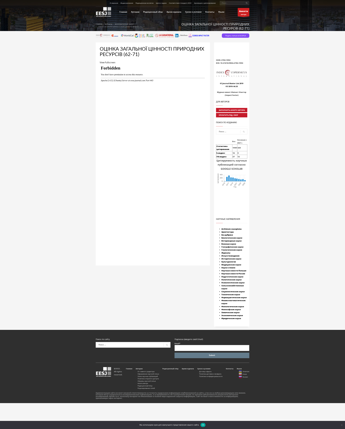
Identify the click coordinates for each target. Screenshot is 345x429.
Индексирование (126, 3)
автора (243, 12)
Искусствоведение (230, 256)
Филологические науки (232, 306)
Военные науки (228, 244)
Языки (239, 369)
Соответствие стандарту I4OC (180, 3)
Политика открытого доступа (148, 379)
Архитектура (227, 232)
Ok (203, 425)
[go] (246, 3)
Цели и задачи (161, 3)
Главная (129, 369)
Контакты (229, 369)
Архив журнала (188, 369)
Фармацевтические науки (234, 297)
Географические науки (232, 247)
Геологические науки (231, 250)
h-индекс (220, 153)
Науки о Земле (228, 267)
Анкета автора (143, 383)
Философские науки (231, 309)
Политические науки (231, 279)
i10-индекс (221, 156)
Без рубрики (227, 235)
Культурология (228, 262)
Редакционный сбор (145, 386)
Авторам (139, 369)
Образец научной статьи (147, 381)
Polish (245, 374)
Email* (177, 343)
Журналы (225, 253)
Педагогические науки (232, 276)
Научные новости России (233, 273)
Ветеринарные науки (231, 241)
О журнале (114, 3)
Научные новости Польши (233, 270)
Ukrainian (246, 371)
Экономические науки (232, 315)
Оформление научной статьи (148, 374)
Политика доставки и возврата (210, 374)
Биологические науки (231, 238)
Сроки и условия (204, 369)
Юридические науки (231, 318)
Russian (245, 377)
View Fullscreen (107, 62)
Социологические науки (233, 291)
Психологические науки (232, 282)
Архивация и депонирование (205, 3)
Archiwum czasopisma (231, 229)
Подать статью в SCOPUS (235, 35)
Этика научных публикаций (148, 376)
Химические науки (230, 312)
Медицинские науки (231, 264)
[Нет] (341, 425)
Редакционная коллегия (144, 3)
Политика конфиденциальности (210, 376)
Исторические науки (231, 259)
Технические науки (230, 294)
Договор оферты (205, 371)
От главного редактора (146, 371)
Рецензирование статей (146, 388)
